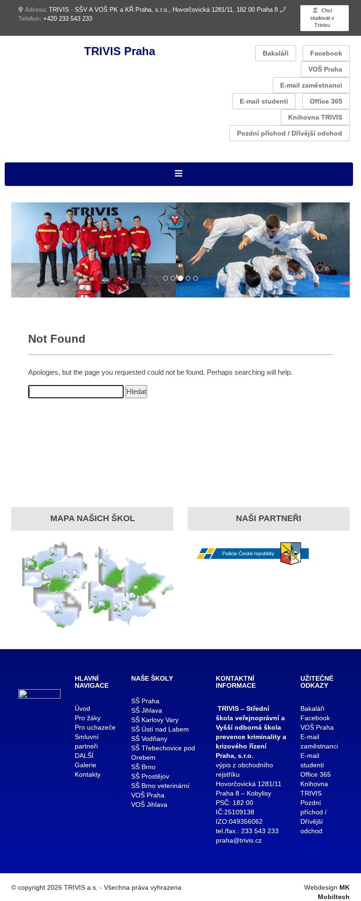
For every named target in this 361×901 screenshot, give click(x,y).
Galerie (85, 765)
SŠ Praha (145, 701)
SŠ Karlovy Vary (155, 720)
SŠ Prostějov (150, 776)
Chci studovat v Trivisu (322, 18)
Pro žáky (88, 718)
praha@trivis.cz (239, 840)
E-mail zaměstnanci (311, 85)
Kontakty (88, 774)
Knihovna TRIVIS (315, 117)
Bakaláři (276, 53)
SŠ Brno (143, 767)
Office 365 (326, 101)
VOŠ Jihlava (149, 804)
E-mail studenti (264, 101)
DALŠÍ (84, 755)
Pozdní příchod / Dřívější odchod (289, 133)
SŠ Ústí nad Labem (160, 729)
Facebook (326, 53)
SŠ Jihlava (146, 710)
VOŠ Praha (325, 69)
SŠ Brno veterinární (160, 785)
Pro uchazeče (95, 727)
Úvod (82, 708)
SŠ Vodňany (149, 738)
